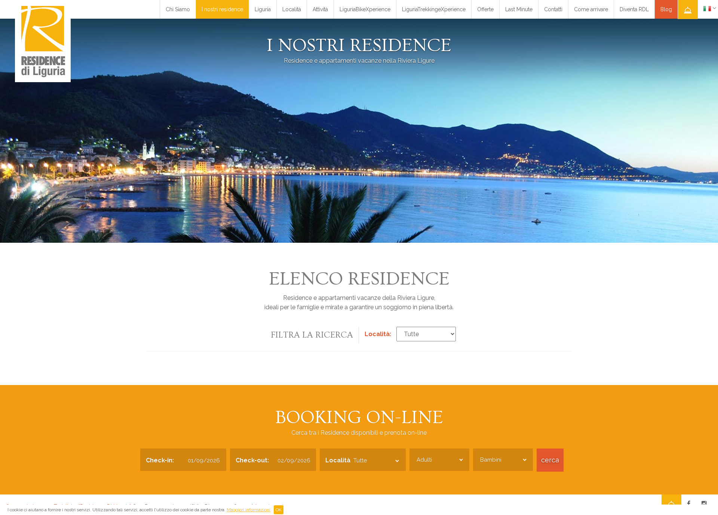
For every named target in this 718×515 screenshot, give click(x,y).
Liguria (263, 9)
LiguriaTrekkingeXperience (434, 9)
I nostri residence (222, 9)
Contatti (553, 9)
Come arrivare (591, 9)
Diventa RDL (634, 9)
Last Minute (519, 9)
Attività (320, 9)
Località (291, 9)
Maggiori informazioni (248, 509)
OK (279, 509)
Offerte (485, 9)
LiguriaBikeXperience (365, 9)
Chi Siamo (178, 9)
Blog (666, 9)
